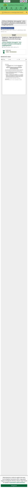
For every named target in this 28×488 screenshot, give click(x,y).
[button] (26, 12)
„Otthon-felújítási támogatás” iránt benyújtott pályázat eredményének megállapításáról (11, 43)
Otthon (1, 8)
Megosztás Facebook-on (8, 28)
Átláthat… (16, 8)
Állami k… (26, 9)
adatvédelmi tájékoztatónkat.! (17, 482)
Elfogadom (14, 485)
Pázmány (21, 9)
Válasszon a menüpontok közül (13, 12)
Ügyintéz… (6, 8)
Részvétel (11, 8)
